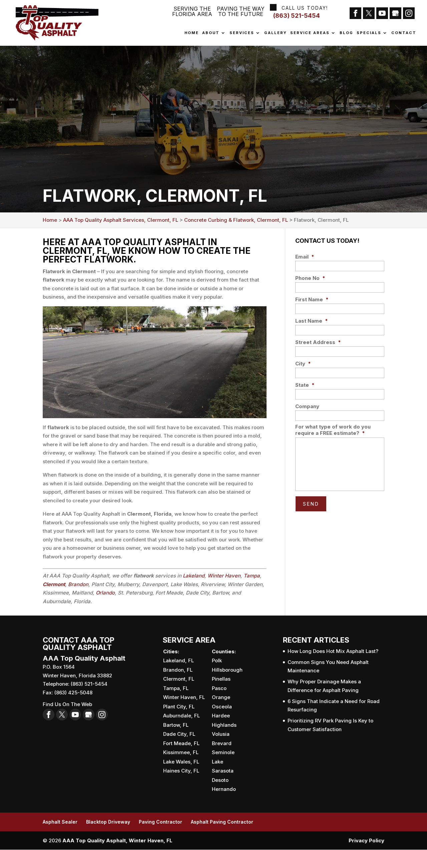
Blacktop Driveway (108, 822)
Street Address (318, 342)
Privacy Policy (366, 840)
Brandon (78, 584)
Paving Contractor (160, 822)
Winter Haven (224, 575)
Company (307, 406)
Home (191, 33)
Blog (346, 33)
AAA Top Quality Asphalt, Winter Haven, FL (117, 840)
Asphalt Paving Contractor (222, 822)
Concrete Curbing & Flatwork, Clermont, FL (236, 220)
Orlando (105, 592)
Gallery (275, 33)
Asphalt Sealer (60, 822)
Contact (403, 33)
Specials (369, 33)
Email (304, 256)
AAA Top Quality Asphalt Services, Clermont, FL (120, 220)
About (211, 33)
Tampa (252, 575)
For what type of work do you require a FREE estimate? (333, 430)
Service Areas (310, 33)
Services (242, 33)
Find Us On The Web (67, 704)
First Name (312, 299)
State (305, 385)
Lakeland (193, 575)
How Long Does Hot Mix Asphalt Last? (333, 651)
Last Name (311, 321)
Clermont (54, 584)
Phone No (310, 278)
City (303, 363)
